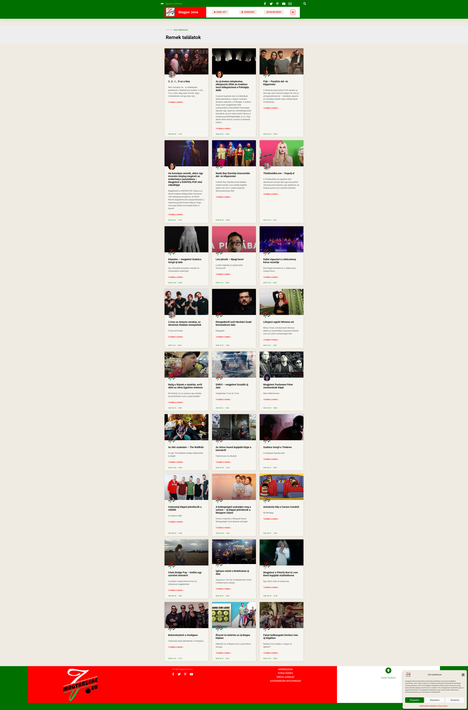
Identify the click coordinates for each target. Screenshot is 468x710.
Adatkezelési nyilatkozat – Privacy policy (433, 706)
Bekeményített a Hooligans (183, 635)
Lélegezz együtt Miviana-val (278, 321)
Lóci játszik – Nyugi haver (230, 259)
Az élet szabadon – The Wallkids (186, 447)
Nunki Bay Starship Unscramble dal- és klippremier (233, 175)
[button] (463, 675)
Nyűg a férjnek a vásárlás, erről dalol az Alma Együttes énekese (185, 386)
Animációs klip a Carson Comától (281, 506)
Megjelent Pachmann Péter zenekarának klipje (278, 386)
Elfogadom (414, 700)
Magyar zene (188, 12)
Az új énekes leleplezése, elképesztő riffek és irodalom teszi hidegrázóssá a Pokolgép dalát (232, 86)
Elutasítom (434, 700)
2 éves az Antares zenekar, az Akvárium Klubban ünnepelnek (184, 323)
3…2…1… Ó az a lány (179, 81)
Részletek (455, 700)
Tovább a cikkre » (176, 102)
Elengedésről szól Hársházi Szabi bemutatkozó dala (234, 323)
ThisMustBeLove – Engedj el (278, 173)
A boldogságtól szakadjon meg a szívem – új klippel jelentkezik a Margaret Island (233, 509)
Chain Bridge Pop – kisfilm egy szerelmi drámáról (185, 574)
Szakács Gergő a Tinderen (277, 447)
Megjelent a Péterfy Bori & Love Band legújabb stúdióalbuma (280, 574)
